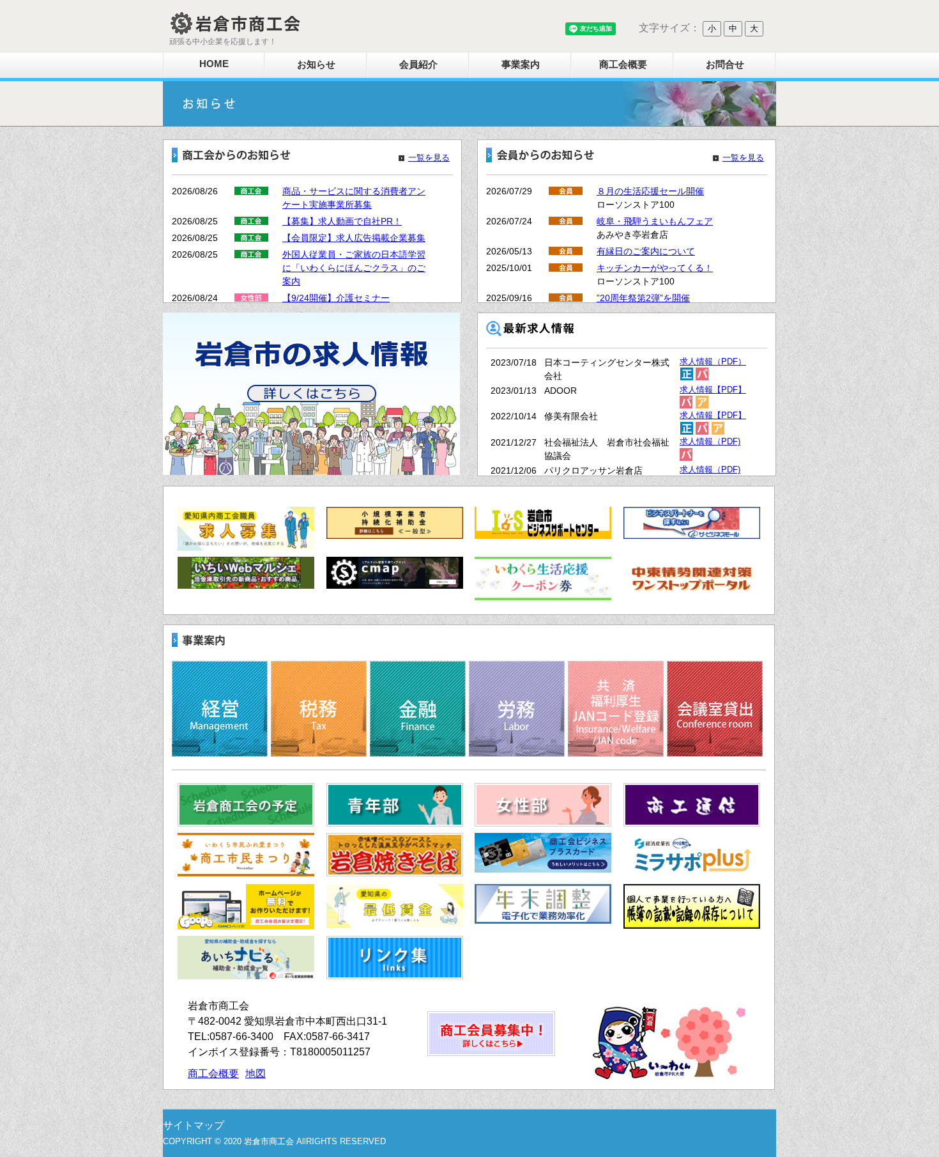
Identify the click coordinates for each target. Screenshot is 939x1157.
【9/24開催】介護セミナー (336, 298)
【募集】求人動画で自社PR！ (342, 221)
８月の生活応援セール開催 (650, 191)
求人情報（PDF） (713, 361)
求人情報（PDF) (710, 441)
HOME (214, 63)
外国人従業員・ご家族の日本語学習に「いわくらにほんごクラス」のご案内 (353, 267)
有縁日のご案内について (646, 251)
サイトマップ (193, 1125)
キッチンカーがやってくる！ (655, 268)
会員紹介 (418, 64)
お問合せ (725, 64)
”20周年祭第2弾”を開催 (643, 298)
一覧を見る (429, 157)
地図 (255, 1073)
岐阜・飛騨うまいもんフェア (655, 221)
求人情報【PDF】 (713, 389)
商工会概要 (623, 64)
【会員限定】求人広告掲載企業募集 (353, 238)
